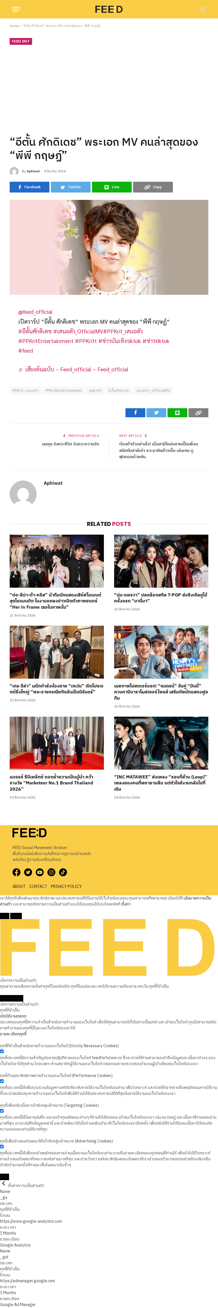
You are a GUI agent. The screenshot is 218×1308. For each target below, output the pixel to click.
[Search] (203, 9)
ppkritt (95, 391)
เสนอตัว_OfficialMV (153, 391)
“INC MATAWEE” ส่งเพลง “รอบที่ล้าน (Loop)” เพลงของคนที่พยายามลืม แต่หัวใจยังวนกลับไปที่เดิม (160, 783)
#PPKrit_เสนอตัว (123, 331)
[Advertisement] (109, 89)
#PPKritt (86, 340)
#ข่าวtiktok (155, 340)
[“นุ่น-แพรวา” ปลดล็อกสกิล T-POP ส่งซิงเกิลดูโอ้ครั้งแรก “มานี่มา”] (161, 561)
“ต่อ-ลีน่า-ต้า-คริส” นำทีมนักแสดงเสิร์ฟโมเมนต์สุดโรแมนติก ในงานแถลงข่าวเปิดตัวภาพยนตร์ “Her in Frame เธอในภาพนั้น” (55, 601)
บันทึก (4, 1177)
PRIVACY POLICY (66, 886)
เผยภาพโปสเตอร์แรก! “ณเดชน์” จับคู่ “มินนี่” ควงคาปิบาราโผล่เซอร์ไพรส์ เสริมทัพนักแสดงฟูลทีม (161, 692)
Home (14, 26)
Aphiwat (33, 171)
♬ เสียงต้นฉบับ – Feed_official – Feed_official (73, 369)
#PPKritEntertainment (46, 340)
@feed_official (35, 311)
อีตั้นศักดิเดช (118, 391)
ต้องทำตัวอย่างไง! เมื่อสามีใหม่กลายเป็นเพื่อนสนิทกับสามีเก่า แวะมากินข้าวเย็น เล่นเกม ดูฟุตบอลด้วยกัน (158, 450)
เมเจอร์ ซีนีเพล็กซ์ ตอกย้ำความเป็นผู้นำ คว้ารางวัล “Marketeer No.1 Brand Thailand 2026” (51, 783)
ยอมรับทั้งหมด (11, 998)
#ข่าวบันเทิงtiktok (119, 340)
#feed (25, 350)
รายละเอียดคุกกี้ (13, 1034)
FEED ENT (21, 41)
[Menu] (16, 9)
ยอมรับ (16, 916)
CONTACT (38, 886)
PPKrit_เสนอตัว (25, 391)
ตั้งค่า (126, 904)
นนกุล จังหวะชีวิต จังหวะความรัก (70, 444)
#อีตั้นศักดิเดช (35, 331)
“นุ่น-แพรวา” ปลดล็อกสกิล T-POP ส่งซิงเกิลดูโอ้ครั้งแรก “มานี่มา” (160, 598)
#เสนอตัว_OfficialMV (78, 331)
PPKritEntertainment (64, 391)
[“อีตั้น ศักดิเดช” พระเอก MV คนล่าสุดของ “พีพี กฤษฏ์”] (109, 247)
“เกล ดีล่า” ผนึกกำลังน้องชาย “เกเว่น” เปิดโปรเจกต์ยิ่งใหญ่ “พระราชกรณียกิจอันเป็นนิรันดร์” (56, 689)
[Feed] (109, 9)
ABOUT (19, 886)
